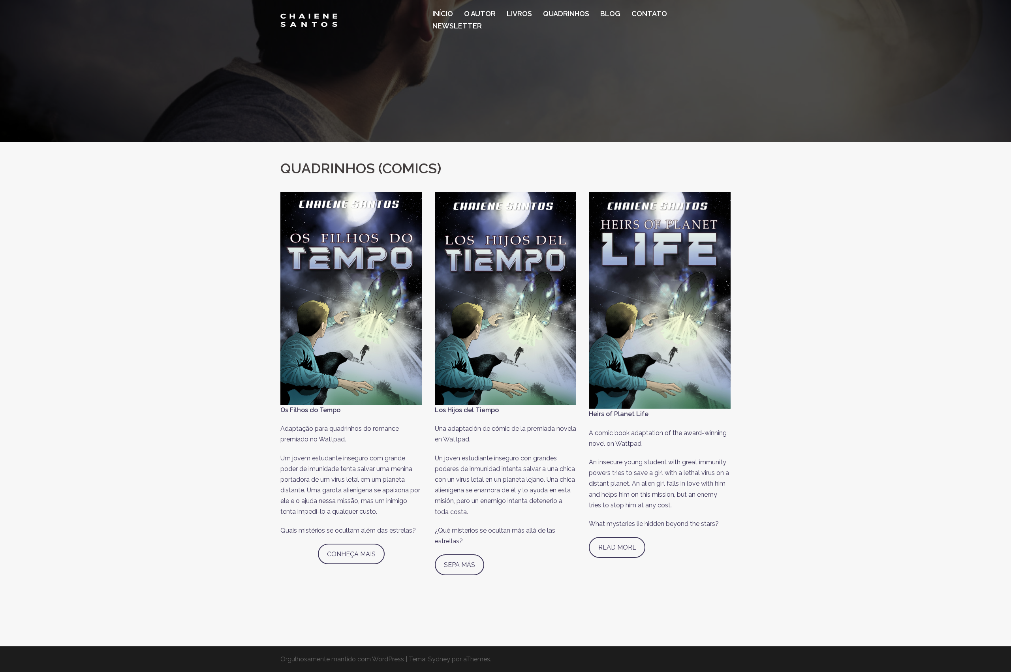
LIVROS (519, 13)
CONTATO (649, 13)
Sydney (439, 659)
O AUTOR (480, 13)
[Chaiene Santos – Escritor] (308, 19)
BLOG (610, 13)
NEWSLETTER (457, 26)
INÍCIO (442, 13)
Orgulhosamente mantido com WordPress (342, 659)
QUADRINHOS (566, 13)
